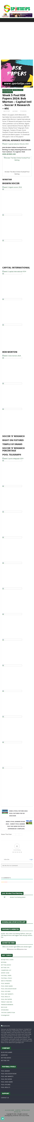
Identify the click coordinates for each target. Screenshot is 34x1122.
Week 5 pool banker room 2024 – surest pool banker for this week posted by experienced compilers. (15, 825)
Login (31, 859)
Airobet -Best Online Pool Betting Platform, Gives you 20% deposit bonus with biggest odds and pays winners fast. (16, 935)
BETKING (3, 962)
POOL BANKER (5, 983)
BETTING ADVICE (7, 90)
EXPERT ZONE (5, 973)
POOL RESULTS (5, 996)
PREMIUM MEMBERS (7, 1004)
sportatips (15, 111)
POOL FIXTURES (5, 991)
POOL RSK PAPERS (7, 92)
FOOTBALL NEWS (6, 975)
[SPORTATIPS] (5, 1026)
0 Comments (23, 111)
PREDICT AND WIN (6, 1002)
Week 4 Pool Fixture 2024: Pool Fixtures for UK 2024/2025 (18, 813)
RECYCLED (4, 1007)
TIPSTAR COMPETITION (8, 1012)
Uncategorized (5, 1015)
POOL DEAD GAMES (7, 986)
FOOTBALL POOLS (17, 90)
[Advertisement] (17, 42)
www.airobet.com (9, 154)
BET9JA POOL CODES (7, 959)
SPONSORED (5, 1010)
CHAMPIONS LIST (6, 970)
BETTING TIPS (5, 967)
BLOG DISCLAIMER (6, 1052)
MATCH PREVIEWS (6, 981)
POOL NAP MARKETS (7, 994)
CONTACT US (5, 1097)
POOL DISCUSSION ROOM (8, 989)
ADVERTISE (4, 1055)
